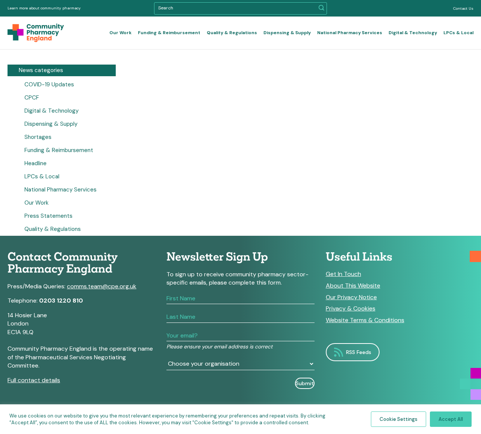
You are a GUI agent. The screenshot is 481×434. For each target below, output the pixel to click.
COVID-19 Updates (49, 84)
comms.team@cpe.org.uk (101, 286)
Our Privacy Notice (351, 297)
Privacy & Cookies (350, 308)
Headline (35, 163)
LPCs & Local (458, 33)
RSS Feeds (358, 352)
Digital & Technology (413, 33)
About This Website (353, 285)
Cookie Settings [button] (398, 419)
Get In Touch (343, 274)
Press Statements (48, 216)
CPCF (31, 97)
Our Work (120, 33)
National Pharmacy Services (349, 33)
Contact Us (463, 8)
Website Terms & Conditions (365, 320)
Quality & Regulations (232, 33)
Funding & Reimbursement (169, 33)
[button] (321, 8)
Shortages (37, 137)
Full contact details (34, 380)
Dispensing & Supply (287, 33)
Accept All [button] (451, 419)
